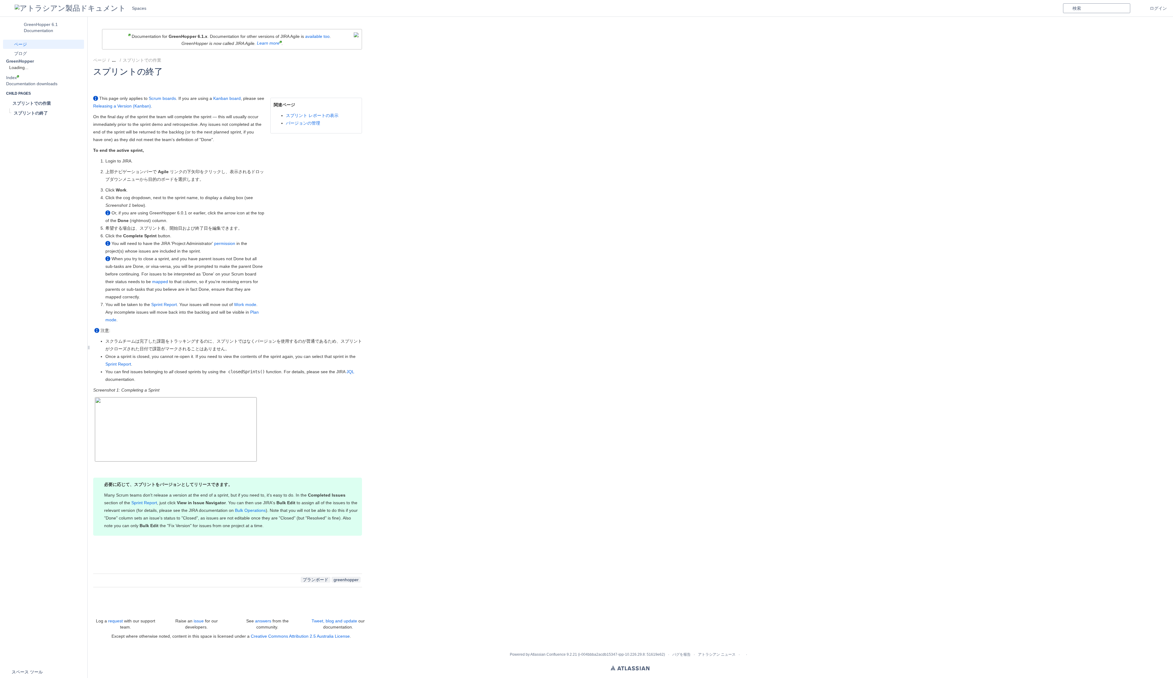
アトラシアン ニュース (717, 654)
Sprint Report (164, 304)
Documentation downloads (31, 83)
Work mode (245, 304)
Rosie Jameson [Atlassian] (134, 80)
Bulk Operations (250, 510)
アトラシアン (630, 668)
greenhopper (346, 579)
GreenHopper (20, 61)
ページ (99, 60)
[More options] (365, 60)
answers (263, 620)
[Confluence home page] (70, 8)
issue (199, 620)
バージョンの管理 (303, 123)
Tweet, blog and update (334, 620)
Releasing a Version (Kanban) (122, 106)
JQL (350, 371)
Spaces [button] (139, 8)
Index (11, 77)
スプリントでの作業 (142, 60)
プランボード (315, 579)
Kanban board (227, 98)
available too (317, 36)
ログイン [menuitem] (1158, 8)
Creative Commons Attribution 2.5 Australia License (300, 636)
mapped (160, 281)
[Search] (1067, 8)
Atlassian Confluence (548, 654)
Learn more (268, 43)
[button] (7, 8)
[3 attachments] (168, 60)
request (115, 620)
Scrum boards (162, 98)
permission (224, 243)
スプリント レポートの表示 (312, 115)
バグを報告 (681, 654)
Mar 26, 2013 (196, 80)
